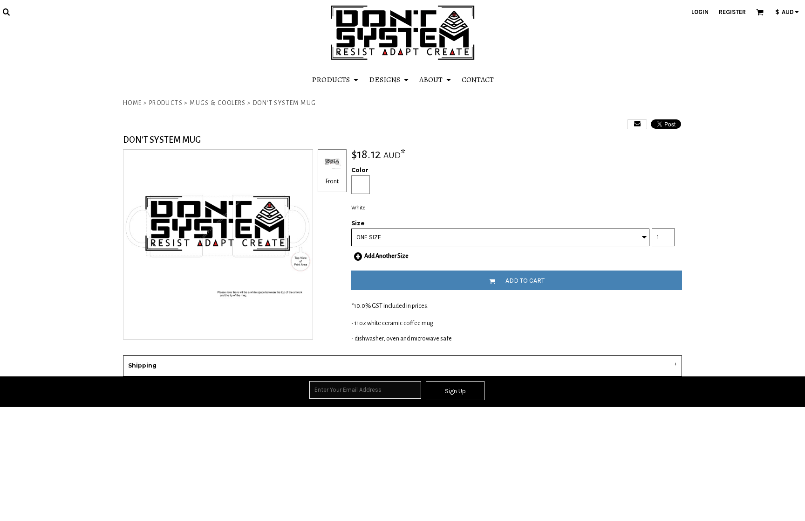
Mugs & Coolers (218, 103)
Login (700, 11)
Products (166, 103)
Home (132, 103)
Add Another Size (386, 256)
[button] (6, 11)
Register (732, 11)
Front (332, 181)
